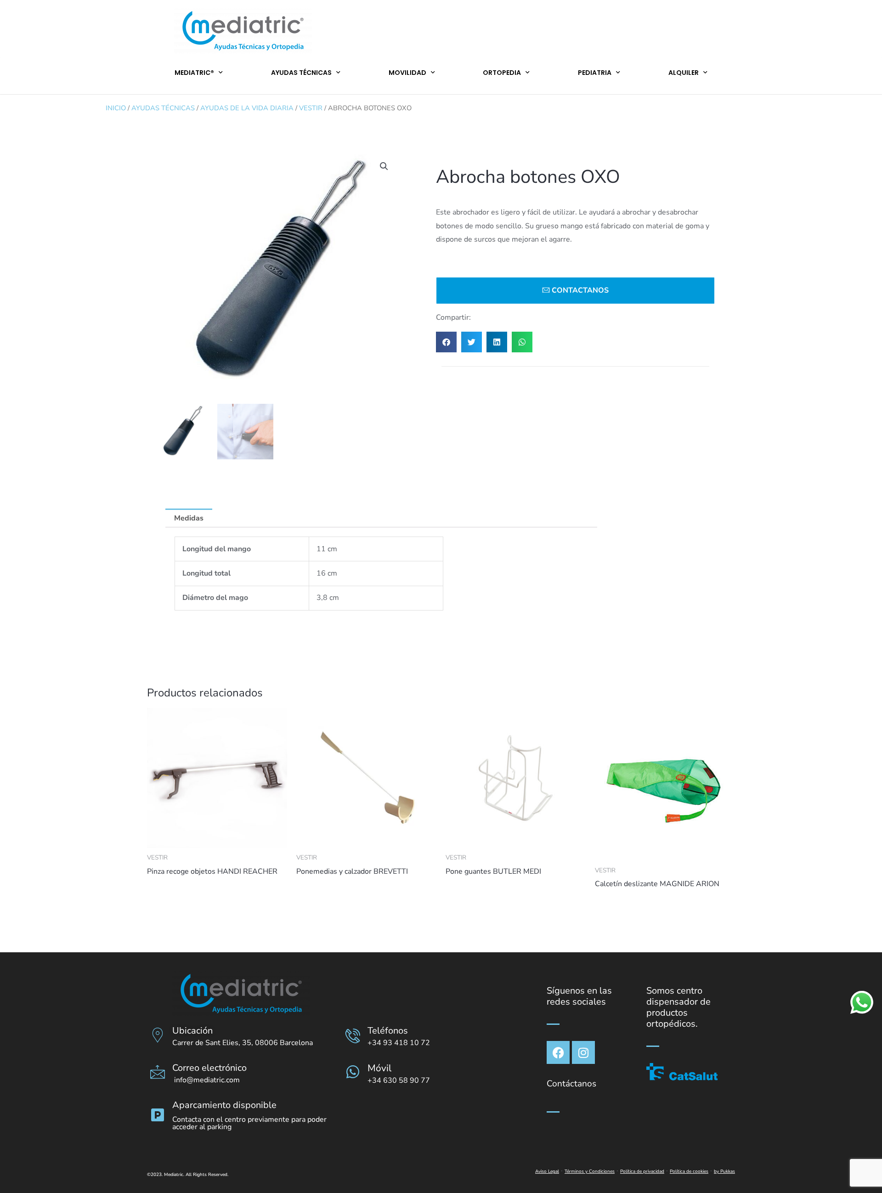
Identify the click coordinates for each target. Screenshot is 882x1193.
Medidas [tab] (189, 518)
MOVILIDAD (407, 72)
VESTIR (310, 108)
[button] (384, 166)
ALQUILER (683, 72)
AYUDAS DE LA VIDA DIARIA (247, 108)
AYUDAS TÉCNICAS (301, 72)
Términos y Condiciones (590, 1171)
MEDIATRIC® (194, 72)
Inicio (116, 108)
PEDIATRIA (594, 72)
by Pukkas (724, 1171)
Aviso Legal (547, 1171)
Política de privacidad (642, 1171)
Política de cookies (689, 1171)
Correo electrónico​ (209, 1068)
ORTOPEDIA (502, 72)
